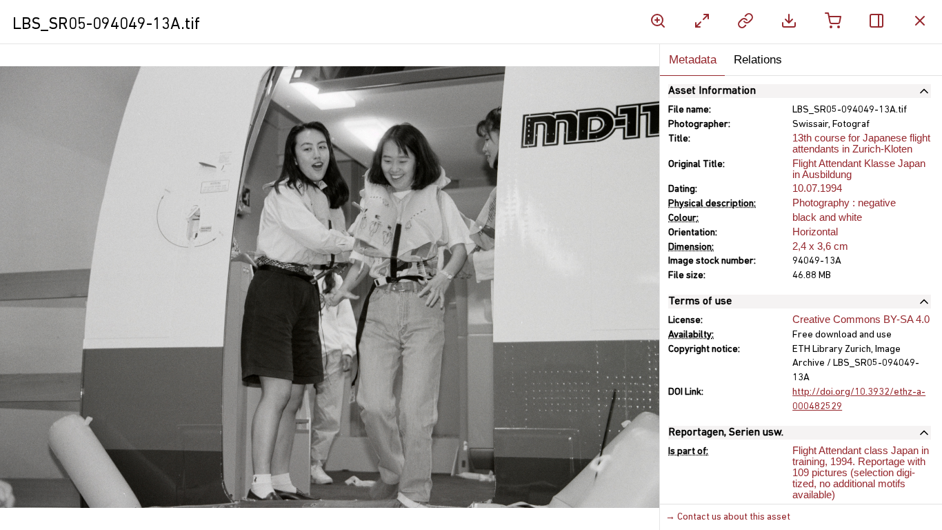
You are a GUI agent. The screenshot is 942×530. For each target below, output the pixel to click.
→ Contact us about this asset (727, 517)
